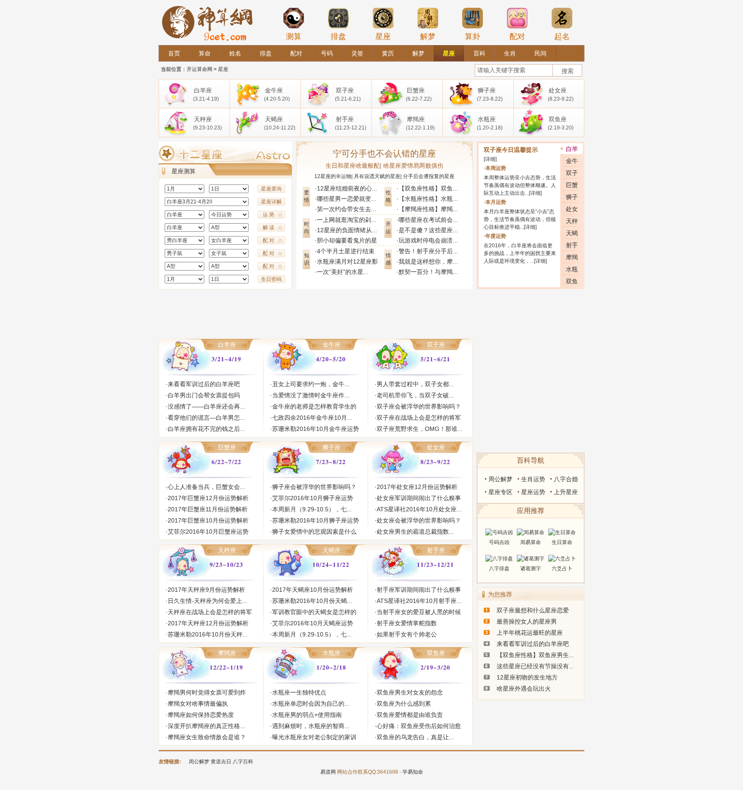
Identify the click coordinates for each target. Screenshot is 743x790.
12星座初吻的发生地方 (527, 677)
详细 (490, 159)
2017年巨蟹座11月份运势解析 (208, 509)
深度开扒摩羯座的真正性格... (206, 725)
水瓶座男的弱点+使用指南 (307, 714)
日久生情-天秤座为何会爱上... (207, 600)
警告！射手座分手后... (428, 251)
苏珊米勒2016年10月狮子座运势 (315, 520)
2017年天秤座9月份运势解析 (206, 589)
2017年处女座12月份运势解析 (417, 486)
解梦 (428, 36)
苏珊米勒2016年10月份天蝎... (312, 600)
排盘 (338, 36)
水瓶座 (331, 652)
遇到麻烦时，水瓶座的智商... (311, 725)
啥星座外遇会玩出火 (524, 688)
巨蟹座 (227, 447)
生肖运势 (533, 479)
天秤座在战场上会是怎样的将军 (210, 612)
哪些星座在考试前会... (428, 219)
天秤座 (227, 550)
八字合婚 (566, 479)
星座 (383, 36)
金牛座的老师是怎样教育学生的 (314, 406)
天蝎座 (331, 550)
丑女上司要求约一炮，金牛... (311, 384)
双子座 (436, 344)
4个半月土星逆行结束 (346, 251)
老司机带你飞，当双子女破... (415, 395)
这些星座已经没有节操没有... (535, 666)
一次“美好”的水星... (342, 271)
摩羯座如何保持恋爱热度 (201, 714)
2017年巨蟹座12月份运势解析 (208, 498)
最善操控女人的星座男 (527, 621)
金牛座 (331, 344)
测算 (293, 36)
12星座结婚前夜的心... (347, 188)
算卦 (472, 36)
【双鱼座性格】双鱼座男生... (535, 655)
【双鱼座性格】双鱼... (428, 188)
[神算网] (209, 4)
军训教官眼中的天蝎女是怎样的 (314, 612)
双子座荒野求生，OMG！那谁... (420, 428)
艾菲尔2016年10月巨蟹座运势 (208, 531)
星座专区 (500, 492)
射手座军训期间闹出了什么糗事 (419, 589)
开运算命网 (199, 69)
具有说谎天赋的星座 (377, 176)
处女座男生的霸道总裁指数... (415, 531)
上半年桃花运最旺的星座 (530, 632)
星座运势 (533, 492)
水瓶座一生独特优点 (299, 692)
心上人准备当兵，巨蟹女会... (206, 486)
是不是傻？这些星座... (428, 230)
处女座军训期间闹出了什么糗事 (419, 498)
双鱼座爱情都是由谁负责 (410, 714)
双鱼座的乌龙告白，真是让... (415, 737)
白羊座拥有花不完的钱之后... (206, 428)
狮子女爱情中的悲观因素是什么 (314, 531)
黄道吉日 (221, 762)
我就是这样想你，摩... (428, 261)
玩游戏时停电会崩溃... (428, 240)
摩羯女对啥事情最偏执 (198, 703)
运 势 (268, 215)
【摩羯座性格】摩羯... (428, 209)
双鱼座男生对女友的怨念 (410, 692)
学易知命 (412, 772)
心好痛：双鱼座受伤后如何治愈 (419, 725)
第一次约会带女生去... (346, 209)
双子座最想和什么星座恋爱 (533, 610)
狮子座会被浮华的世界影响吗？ (314, 486)
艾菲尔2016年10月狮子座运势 (312, 498)
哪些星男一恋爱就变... (346, 198)
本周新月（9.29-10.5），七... (312, 509)
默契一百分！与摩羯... (428, 271)
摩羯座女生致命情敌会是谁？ (207, 737)
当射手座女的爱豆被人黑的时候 (419, 612)
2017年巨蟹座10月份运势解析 (208, 520)
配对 (517, 36)
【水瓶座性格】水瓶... (428, 198)
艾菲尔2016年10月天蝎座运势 (312, 623)
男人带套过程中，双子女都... (415, 384)
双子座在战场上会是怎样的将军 (419, 417)
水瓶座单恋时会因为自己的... (311, 703)
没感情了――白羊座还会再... (206, 406)
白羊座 (227, 344)
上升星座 (566, 492)
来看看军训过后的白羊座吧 (204, 384)
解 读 (268, 227)
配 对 (268, 240)
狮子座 (331, 447)
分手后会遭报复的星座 (428, 176)
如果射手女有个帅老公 (407, 634)
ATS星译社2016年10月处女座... (419, 509)
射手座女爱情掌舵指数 (407, 623)
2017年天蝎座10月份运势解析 (312, 589)
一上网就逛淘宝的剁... (346, 219)
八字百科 (243, 762)
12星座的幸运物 (332, 176)
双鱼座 (436, 652)
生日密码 (271, 279)
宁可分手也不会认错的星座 (384, 153)
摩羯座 (227, 652)
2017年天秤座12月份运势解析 (208, 623)
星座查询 (271, 189)
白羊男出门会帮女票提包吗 (204, 395)
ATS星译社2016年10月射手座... (419, 600)
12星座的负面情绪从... (347, 230)
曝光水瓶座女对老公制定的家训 (314, 737)
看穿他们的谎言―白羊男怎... (206, 417)
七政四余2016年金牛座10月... (312, 417)
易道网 (328, 772)
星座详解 (271, 202)
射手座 (436, 550)
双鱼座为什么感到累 (404, 703)
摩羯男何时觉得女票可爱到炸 (207, 692)
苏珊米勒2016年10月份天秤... (208, 634)
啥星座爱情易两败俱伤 (413, 165)
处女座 (436, 447)
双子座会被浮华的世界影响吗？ (419, 406)
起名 (562, 36)
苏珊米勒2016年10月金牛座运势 (315, 428)
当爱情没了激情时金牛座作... (311, 395)
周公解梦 (500, 479)
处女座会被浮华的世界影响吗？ (419, 520)
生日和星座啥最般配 (352, 165)
